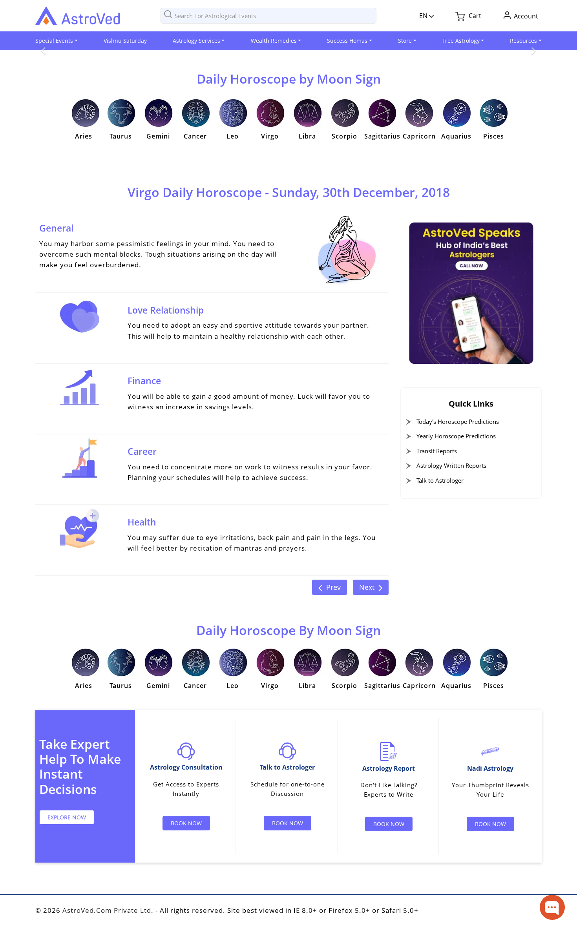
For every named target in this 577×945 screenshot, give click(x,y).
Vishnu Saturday (125, 40)
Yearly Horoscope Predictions (456, 436)
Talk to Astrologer (440, 480)
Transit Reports (436, 451)
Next (366, 587)
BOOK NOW (186, 823)
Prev (333, 587)
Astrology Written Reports (451, 465)
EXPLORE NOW (66, 817)
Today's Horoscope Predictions (457, 421)
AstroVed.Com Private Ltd (106, 910)
